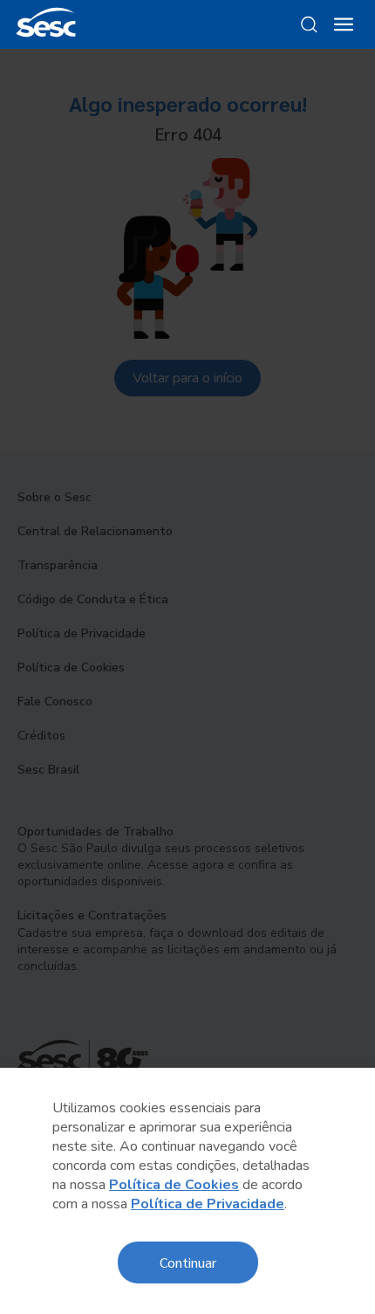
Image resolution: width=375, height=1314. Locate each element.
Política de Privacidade (207, 1204)
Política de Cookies (174, 1184)
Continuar (188, 1262)
